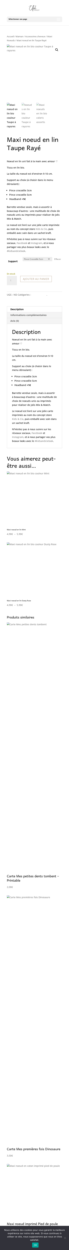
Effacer (57, 259)
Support (13, 261)
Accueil (10, 36)
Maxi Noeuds (39, 294)
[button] (57, 50)
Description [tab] (17, 309)
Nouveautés (54, 294)
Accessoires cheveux (35, 36)
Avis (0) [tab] (14, 320)
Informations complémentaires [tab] (28, 315)
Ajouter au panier (36, 279)
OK (35, 1245)
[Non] (64, 1238)
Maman (19, 36)
